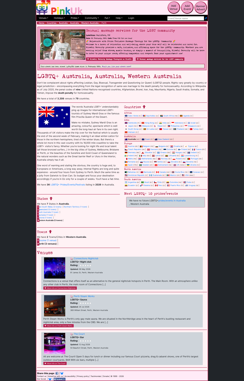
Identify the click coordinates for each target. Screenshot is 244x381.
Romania (131, 162)
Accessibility (70, 376)
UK (178, 165)
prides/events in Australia (172, 200)
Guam (147, 139)
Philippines (175, 126)
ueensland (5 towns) (46, 209)
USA (187, 175)
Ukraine (193, 165)
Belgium (146, 146)
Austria (131, 146)
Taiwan (165, 129)
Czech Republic (134, 149)
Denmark (154, 149)
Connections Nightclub (86, 258)
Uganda (186, 116)
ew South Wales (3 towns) (49, 207)
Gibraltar (148, 152)
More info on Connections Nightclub (61, 288)
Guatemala (157, 175)
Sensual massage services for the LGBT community (161, 59)
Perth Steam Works (84, 296)
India (164, 123)
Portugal (194, 159)
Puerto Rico (175, 185)
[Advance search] (206, 18)
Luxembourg (189, 156)
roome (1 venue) (47, 240)
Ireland (131, 156)
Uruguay (192, 185)
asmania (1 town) (45, 215)
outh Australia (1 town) (47, 212)
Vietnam (131, 132)
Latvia (157, 156)
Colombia (174, 182)
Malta (130, 159)
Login (131, 18)
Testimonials (96, 376)
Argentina (132, 182)
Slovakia (174, 162)
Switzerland (163, 165)
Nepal (160, 126)
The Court (79, 333)
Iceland (194, 152)
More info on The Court (56, 363)
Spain (130, 165)
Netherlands (147, 159)
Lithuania (172, 156)
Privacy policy (83, 376)
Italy (144, 156)
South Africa (169, 116)
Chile (159, 182)
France (198, 149)
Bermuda (147, 172)
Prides (74, 18)
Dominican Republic (136, 175)
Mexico (173, 175)
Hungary (179, 152)
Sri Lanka (150, 129)
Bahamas (132, 172)
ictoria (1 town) (44, 218)
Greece (163, 152)
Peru (160, 185)
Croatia (177, 146)
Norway (164, 159)
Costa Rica (179, 172)
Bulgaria (162, 146)
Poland (179, 159)
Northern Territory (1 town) (75, 207)
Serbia (160, 162)
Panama (146, 185)
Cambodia (132, 123)
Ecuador (131, 185)
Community (91, 18)
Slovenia (189, 162)
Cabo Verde (133, 116)
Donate (106, 376)
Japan (130, 126)
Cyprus (191, 146)
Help (118, 18)
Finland (184, 149)
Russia (146, 162)
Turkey (196, 129)
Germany (132, 152)
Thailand (180, 129)
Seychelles (150, 116)
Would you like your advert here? (116, 66)
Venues (42, 18)
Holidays (58, 18)
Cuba (189, 182)
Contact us (41, 376)
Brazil (146, 182)
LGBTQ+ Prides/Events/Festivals (68, 184)
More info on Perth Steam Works (59, 326)
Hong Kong (149, 123)
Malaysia (146, 126)
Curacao (196, 172)
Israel (193, 123)
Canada (162, 172)
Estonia (170, 149)
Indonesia (179, 123)
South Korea (133, 129)
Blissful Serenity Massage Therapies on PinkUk (110, 59)
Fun (106, 18)
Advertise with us (55, 376)
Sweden (145, 165)
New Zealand (163, 139)
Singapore (192, 126)
